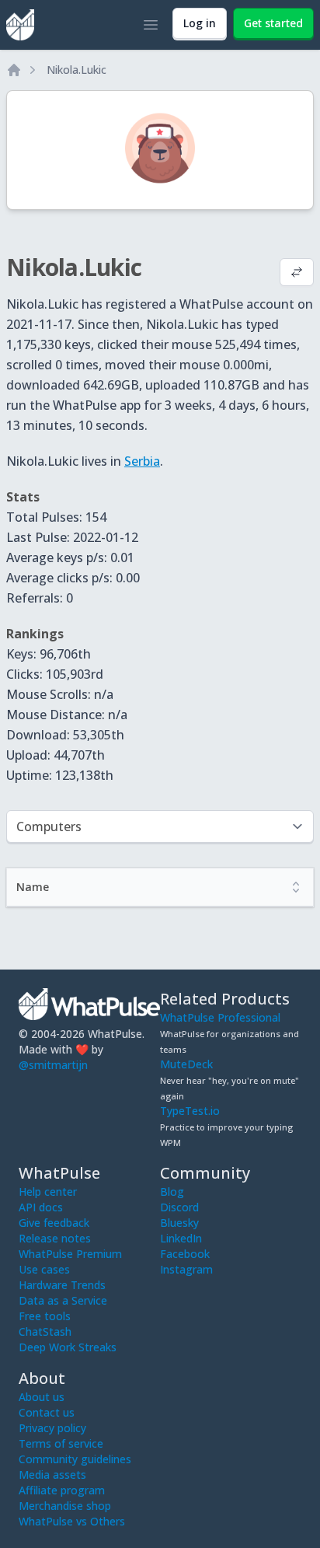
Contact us (47, 1412)
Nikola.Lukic (76, 69)
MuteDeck (186, 1064)
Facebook (185, 1253)
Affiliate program (62, 1490)
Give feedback (54, 1222)
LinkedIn (181, 1238)
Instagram (186, 1269)
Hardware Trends (62, 1284)
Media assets (52, 1474)
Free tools (45, 1316)
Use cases (44, 1269)
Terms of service (61, 1443)
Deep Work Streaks (68, 1347)
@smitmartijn (53, 1064)
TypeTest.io (190, 1110)
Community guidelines (75, 1459)
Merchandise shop (65, 1505)
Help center (48, 1191)
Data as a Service (63, 1300)
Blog (172, 1191)
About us (41, 1396)
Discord (179, 1207)
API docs (41, 1207)
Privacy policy (52, 1427)
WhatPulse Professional (220, 1017)
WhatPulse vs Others (72, 1521)
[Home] (14, 70)
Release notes (55, 1238)
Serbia (142, 461)
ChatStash (45, 1331)
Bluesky (179, 1222)
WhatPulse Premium (70, 1253)
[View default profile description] (297, 274)
